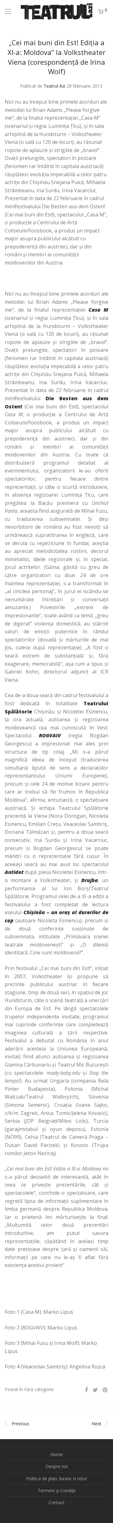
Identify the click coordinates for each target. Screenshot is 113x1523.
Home (56, 1454)
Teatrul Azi (54, 86)
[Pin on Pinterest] (105, 1390)
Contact (57, 1502)
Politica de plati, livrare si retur (56, 1479)
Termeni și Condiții (56, 1490)
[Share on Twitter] (95, 1390)
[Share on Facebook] (86, 1390)
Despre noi (57, 1466)
